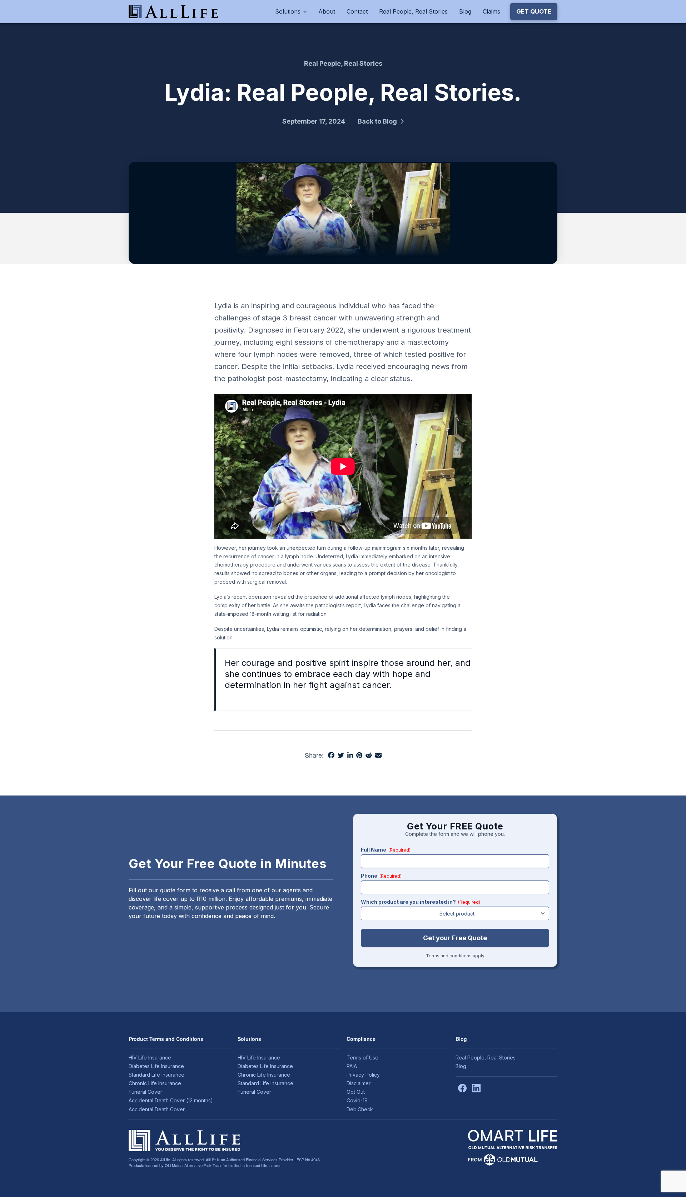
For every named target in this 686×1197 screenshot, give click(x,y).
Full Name (386, 850)
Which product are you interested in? (420, 902)
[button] (533, 11)
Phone (381, 876)
